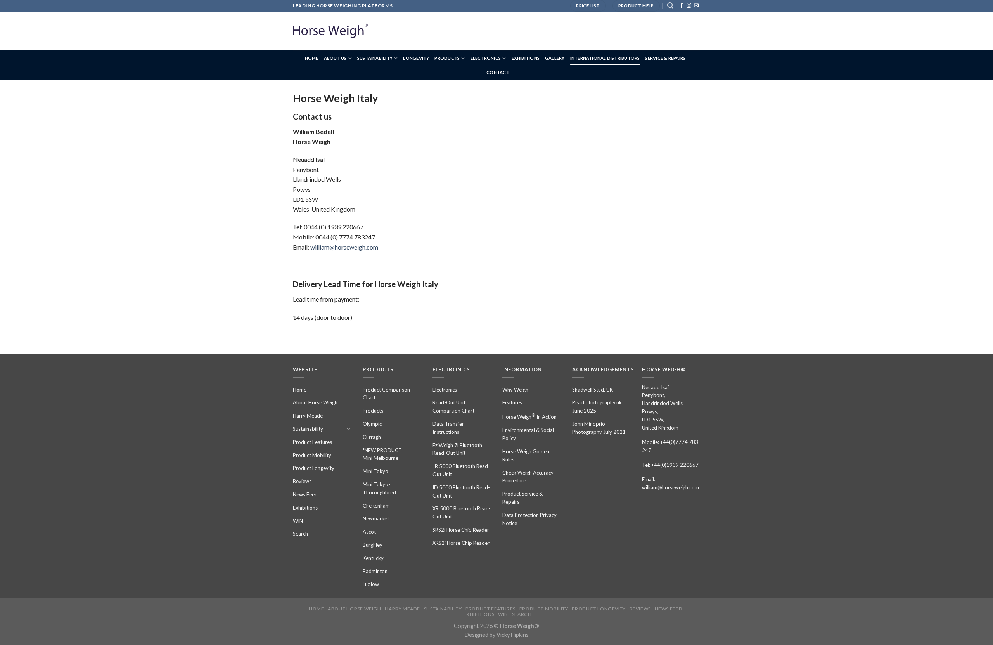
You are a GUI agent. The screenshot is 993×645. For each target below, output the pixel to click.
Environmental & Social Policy (528, 434)
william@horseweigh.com (344, 247)
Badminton (375, 571)
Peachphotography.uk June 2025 (597, 406)
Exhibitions (526, 58)
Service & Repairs (665, 58)
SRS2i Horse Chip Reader (460, 530)
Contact (497, 72)
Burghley (372, 545)
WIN (298, 521)
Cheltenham (376, 506)
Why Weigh (515, 390)
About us (335, 58)
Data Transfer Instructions (448, 428)
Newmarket (376, 518)
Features (512, 402)
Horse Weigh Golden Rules (525, 455)
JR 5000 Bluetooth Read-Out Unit (461, 470)
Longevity (416, 58)
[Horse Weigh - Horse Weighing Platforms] (331, 31)
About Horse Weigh (315, 402)
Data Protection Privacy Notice (529, 519)
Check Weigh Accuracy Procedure (528, 477)
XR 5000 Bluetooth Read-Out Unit (461, 512)
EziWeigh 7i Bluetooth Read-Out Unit (457, 449)
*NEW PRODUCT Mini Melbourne (382, 454)
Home (311, 58)
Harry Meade (308, 416)
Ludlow (371, 584)
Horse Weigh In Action (529, 416)
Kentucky (373, 558)
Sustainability (375, 58)
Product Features (312, 442)
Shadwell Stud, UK (592, 390)
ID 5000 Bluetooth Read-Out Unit (461, 491)
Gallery (555, 58)
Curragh (372, 437)
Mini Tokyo (375, 471)
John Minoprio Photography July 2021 (599, 428)
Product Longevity (313, 468)
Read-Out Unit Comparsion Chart (453, 406)
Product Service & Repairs (522, 498)
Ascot (369, 532)
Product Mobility (312, 455)
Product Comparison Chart (386, 394)
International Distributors (605, 58)
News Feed (305, 494)
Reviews (302, 481)
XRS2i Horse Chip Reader (461, 543)
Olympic (372, 424)
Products (447, 58)
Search (300, 534)
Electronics (486, 58)
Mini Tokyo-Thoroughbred (379, 488)
